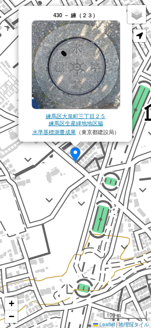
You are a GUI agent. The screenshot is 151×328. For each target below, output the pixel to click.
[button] (75, 155)
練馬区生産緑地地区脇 (76, 123)
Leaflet (106, 324)
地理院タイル (134, 324)
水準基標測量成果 (54, 132)
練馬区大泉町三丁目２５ (76, 116)
